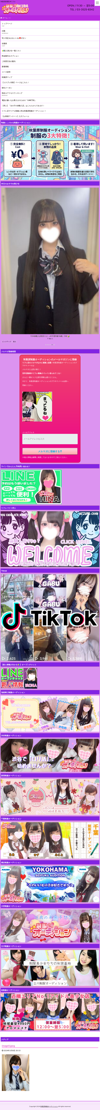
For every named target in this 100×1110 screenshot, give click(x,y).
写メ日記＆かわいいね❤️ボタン (14, 38)
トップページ (7, 23)
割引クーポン (7, 88)
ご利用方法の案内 (8, 61)
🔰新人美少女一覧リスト (11, 51)
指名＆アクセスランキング (12, 93)
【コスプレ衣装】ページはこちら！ (15, 82)
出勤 (3, 31)
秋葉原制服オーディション (49, 1106)
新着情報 (5, 66)
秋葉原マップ (7, 77)
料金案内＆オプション (10, 56)
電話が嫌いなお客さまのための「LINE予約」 (19, 100)
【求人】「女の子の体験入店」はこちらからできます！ (23, 106)
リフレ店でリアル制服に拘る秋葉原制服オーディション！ (24, 111)
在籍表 (4, 43)
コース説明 (6, 72)
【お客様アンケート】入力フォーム (15, 116)
